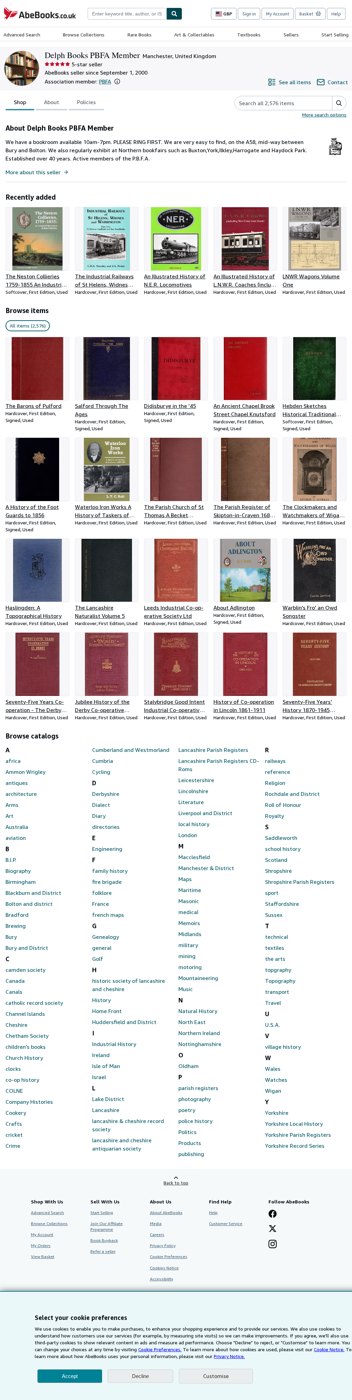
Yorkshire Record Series (294, 1145)
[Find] (174, 14)
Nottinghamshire (199, 1044)
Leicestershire (196, 780)
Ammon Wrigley (25, 771)
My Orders (41, 1245)
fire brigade (107, 881)
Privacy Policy (163, 1245)
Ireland (101, 1055)
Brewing (16, 925)
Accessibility (161, 1278)
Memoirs (189, 923)
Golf (97, 958)
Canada (15, 980)
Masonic (188, 901)
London (187, 835)
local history (193, 824)
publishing (191, 1154)
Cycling (101, 771)
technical (276, 936)
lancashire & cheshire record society (128, 1125)
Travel (273, 1002)
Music (185, 989)
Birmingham (21, 881)
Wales (272, 1068)
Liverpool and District (205, 813)
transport (277, 991)
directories (106, 826)
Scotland (276, 859)
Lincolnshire (193, 791)
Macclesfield (194, 857)
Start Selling (335, 34)
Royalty (274, 815)
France (100, 903)
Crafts (14, 1123)
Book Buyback (104, 1240)
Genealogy (105, 936)
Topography (280, 980)
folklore (102, 892)
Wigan (273, 1090)
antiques (17, 782)
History (101, 1000)
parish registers (198, 1088)
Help (336, 13)
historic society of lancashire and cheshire (128, 984)
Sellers (291, 34)
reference (277, 771)
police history (195, 1121)
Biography (18, 870)
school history (282, 848)
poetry (186, 1110)
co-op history (22, 1079)
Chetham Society (27, 1035)
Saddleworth (281, 837)
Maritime (189, 890)
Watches (276, 1079)
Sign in (249, 13)
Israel (99, 1077)
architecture (21, 793)
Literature (191, 802)
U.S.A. (272, 1024)
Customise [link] (216, 1376)
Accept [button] (70, 1376)
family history (110, 870)
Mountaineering (198, 978)
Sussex (274, 914)
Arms (12, 804)
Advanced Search (21, 34)
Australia (17, 826)
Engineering (107, 848)
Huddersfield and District (124, 1022)
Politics (187, 1132)
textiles (274, 947)
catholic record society (34, 1002)
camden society (25, 969)
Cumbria (102, 760)
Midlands (189, 934)
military (188, 945)
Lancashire (105, 1110)
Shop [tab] (20, 102)
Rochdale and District (292, 793)
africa (13, 760)
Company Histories (29, 1101)
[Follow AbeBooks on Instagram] (272, 1244)
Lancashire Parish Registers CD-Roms (218, 765)
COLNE (14, 1090)
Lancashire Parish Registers (213, 749)
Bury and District (27, 947)
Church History (24, 1057)
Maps (185, 879)
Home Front (107, 1011)
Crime (13, 1145)
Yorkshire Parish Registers (298, 1134)
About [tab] (51, 102)
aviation (16, 837)
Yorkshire (276, 1112)
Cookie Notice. (329, 1349)
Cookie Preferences (168, 1256)
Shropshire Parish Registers (299, 881)
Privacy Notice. (229, 1356)
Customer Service (225, 1223)
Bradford (17, 914)
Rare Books (140, 34)
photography (194, 1099)
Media (156, 1223)
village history (283, 1046)
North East (192, 1022)
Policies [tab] (86, 102)
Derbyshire (105, 793)
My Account (277, 13)
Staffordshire (282, 903)
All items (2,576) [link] (28, 326)
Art (9, 815)
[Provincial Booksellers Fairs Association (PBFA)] (335, 155)
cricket (14, 1134)
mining (187, 956)
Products (189, 1143)
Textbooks (249, 34)
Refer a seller (103, 1251)
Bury (11, 936)
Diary (99, 815)
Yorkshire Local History (294, 1123)
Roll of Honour (283, 804)
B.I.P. (11, 859)
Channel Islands (25, 1013)
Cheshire (17, 1024)
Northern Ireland (199, 1033)
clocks (13, 1068)
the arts (275, 958)
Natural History (197, 1011)
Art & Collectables (194, 34)
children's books (26, 1046)
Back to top (176, 1183)
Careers (157, 1234)
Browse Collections (83, 34)
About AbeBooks (166, 1212)
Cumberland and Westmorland (130, 749)
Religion (275, 782)
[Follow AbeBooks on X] (272, 1229)
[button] (117, 81)
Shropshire (278, 870)
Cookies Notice (164, 1267)
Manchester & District (206, 868)
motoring (190, 967)
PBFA (105, 81)
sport (271, 892)
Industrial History (114, 1044)
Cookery (16, 1112)
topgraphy (278, 969)
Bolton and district (29, 903)
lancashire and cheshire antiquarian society (122, 1144)
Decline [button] (140, 1376)
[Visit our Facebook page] (272, 1214)
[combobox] (127, 14)
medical (188, 912)
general (101, 947)
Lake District (108, 1099)
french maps (108, 914)
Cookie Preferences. (160, 1349)
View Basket (42, 1256)
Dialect (101, 804)
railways (275, 760)
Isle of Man (106, 1066)
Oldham (188, 1066)
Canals (14, 991)
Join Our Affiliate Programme (106, 1226)
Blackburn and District (33, 892)
